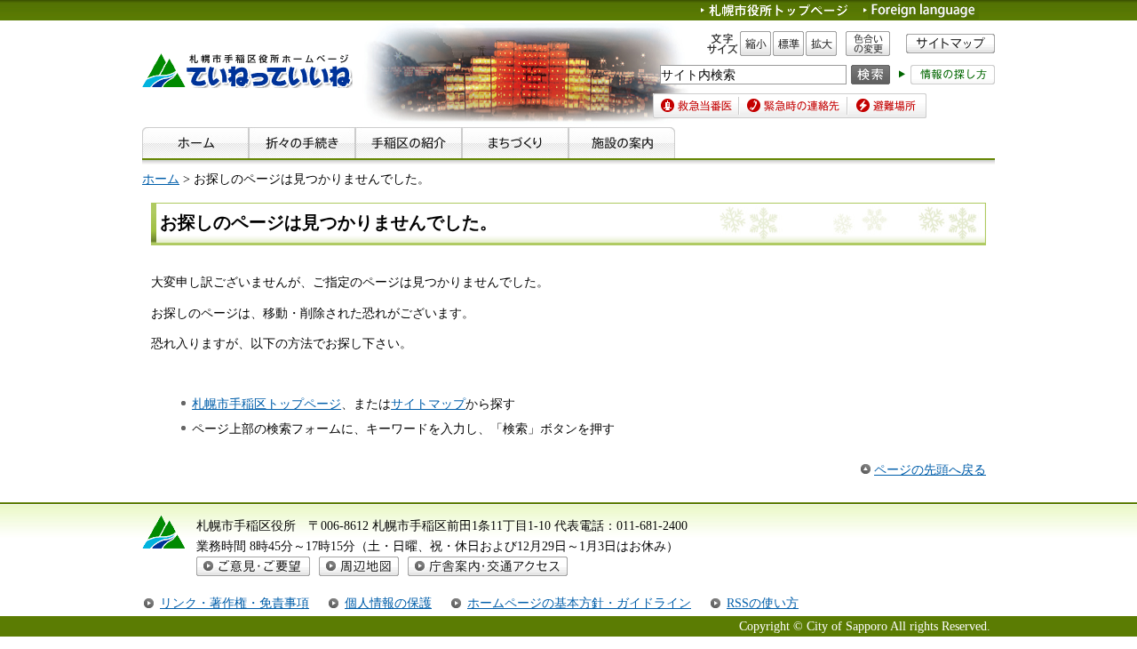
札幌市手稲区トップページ (266, 404)
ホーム (160, 179)
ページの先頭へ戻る (930, 469)
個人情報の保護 (388, 603)
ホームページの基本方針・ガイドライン (579, 603)
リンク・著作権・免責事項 (234, 603)
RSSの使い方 (763, 603)
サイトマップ (428, 404)
